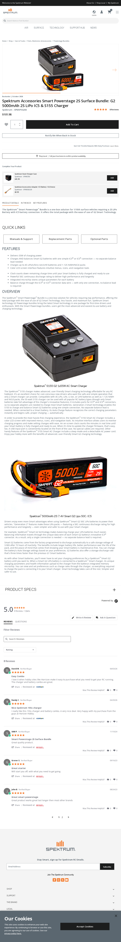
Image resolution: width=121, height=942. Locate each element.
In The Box (26, 203)
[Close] (116, 916)
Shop (9, 889)
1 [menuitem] (58, 817)
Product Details (10, 203)
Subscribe (107, 867)
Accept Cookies (85, 926)
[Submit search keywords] (5, 21)
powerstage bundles (61, 41)
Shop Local (101, 3)
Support (11, 896)
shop (11, 41)
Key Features (40, 203)
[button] (17, 686)
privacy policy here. (13, 933)
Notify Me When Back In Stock (60, 135)
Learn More (114, 146)
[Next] (114, 69)
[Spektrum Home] (10, 10)
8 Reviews (114, 109)
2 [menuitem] (62, 817)
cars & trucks (20, 41)
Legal (10, 909)
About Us (90, 3)
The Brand (12, 902)
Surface (39, 28)
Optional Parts (99, 239)
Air (26, 28)
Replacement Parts (60, 239)
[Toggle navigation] (117, 12)
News (93, 28)
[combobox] (60, 21)
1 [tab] (31, 94)
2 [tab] (89, 94)
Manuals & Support (21, 239)
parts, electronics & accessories (39, 41)
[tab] (81, 617)
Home (4, 41)
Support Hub (77, 28)
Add (112, 178)
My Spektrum (113, 3)
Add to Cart (72, 124)
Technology (57, 28)
